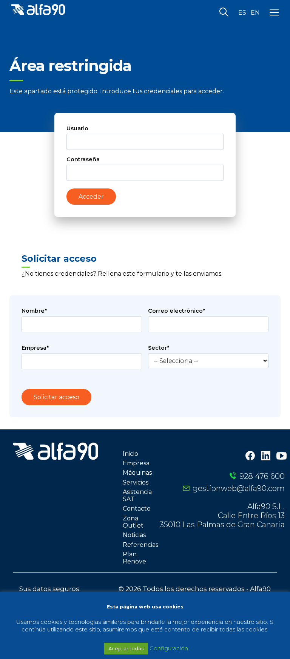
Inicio (130, 453)
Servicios (135, 482)
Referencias (140, 544)
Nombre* (34, 310)
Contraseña (83, 159)
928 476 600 (262, 476)
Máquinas (137, 472)
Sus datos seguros (49, 589)
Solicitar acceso (56, 397)
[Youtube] (281, 456)
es (242, 13)
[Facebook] (250, 456)
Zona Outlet (133, 522)
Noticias (134, 535)
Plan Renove (134, 558)
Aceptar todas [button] (125, 648)
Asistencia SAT (137, 495)
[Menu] (274, 13)
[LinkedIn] (266, 456)
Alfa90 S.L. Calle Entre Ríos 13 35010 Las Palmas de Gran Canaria (222, 515)
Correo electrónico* (176, 310)
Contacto (137, 508)
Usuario (77, 128)
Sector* (158, 347)
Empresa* (35, 347)
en (255, 13)
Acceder (91, 196)
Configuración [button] (169, 648)
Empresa (136, 463)
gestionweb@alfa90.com (239, 488)
